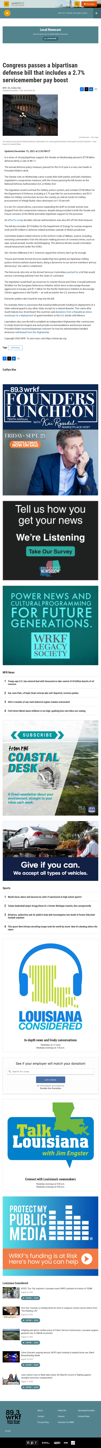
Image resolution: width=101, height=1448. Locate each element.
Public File (62, 1411)
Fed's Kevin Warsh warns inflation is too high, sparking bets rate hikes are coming (46, 711)
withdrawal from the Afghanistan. (32, 332)
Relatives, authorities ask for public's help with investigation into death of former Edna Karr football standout (51, 916)
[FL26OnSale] (50, 439)
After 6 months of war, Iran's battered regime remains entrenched (39, 702)
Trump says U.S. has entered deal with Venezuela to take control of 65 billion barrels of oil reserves (51, 682)
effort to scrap (15, 220)
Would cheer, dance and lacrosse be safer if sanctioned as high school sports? (45, 897)
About (40, 1411)
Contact (41, 1416)
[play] (7, 13)
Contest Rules (84, 1416)
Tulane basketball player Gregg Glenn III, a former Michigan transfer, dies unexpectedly (49, 905)
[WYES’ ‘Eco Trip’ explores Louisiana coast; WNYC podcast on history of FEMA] (11, 1292)
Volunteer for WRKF (66, 1422)
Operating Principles (86, 1411)
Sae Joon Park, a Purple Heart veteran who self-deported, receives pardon (43, 693)
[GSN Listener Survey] (50, 540)
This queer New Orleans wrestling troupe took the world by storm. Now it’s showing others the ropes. (52, 928)
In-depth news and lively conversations (50, 1040)
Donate (90, 4)
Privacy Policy (43, 1422)
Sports (6, 888)
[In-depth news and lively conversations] (50, 986)
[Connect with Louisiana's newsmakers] (50, 1136)
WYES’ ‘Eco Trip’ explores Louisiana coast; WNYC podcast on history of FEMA (56, 1288)
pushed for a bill (75, 272)
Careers (61, 1416)
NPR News (15, 348)
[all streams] (97, 13)
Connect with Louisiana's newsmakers (50, 1179)
